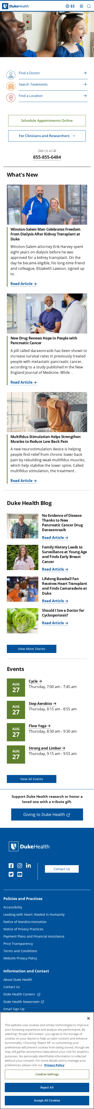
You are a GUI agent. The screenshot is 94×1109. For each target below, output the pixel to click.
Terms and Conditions (20, 951)
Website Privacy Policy (20, 958)
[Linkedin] (29, 866)
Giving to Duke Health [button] (44, 814)
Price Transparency (18, 943)
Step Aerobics (40, 703)
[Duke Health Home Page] (30, 846)
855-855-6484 (47, 157)
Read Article (21, 283)
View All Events (31, 779)
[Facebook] (12, 866)
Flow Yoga (37, 725)
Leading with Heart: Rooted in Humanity (34, 914)
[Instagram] (20, 866)
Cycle (33, 681)
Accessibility (12, 907)
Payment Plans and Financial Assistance (33, 936)
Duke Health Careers (19, 994)
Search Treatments (33, 84)
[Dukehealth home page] (12, 6)
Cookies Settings (47, 1074)
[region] (47, 1060)
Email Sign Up (14, 1009)
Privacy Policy (54, 1065)
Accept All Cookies (47, 1100)
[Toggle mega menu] (81, 6)
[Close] (89, 1018)
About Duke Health (17, 979)
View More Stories (31, 649)
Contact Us (62, 869)
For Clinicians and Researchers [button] (44, 135)
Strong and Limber (45, 748)
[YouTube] (20, 875)
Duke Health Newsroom (21, 1001)
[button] (70, 6)
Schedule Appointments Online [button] (47, 120)
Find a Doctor (29, 73)
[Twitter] (12, 875)
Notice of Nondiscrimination (25, 922)
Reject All (47, 1087)
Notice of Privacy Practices (23, 929)
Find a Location (31, 96)
